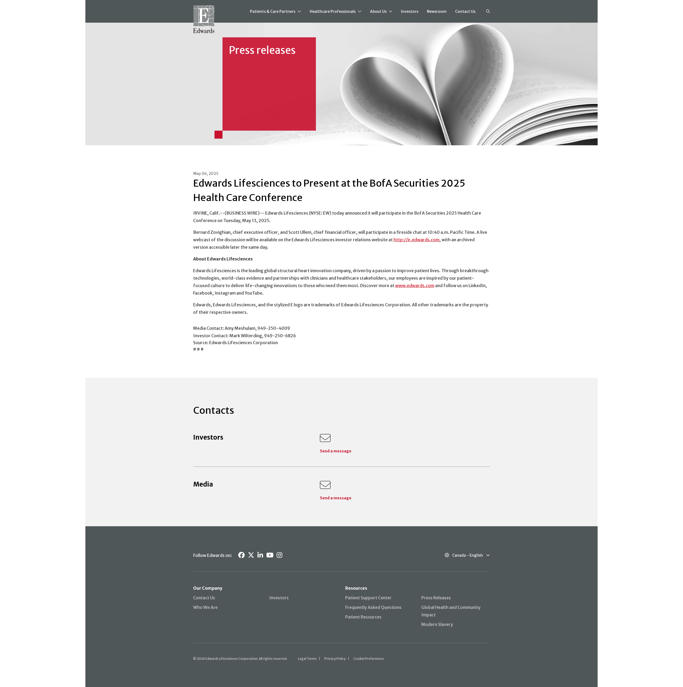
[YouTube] (269, 555)
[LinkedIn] (260, 555)
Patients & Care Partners (272, 11)
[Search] (488, 11)
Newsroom (437, 11)
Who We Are (205, 607)
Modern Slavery (437, 624)
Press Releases (436, 597)
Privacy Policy (335, 659)
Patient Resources (363, 617)
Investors (409, 11)
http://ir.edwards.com (416, 239)
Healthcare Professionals (333, 11)
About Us (378, 11)
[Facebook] (241, 555)
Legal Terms (307, 659)
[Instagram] (279, 555)
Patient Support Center (368, 597)
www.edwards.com (414, 285)
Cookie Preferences (369, 659)
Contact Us (465, 11)
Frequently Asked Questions (373, 607)
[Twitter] (251, 555)
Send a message (335, 451)
